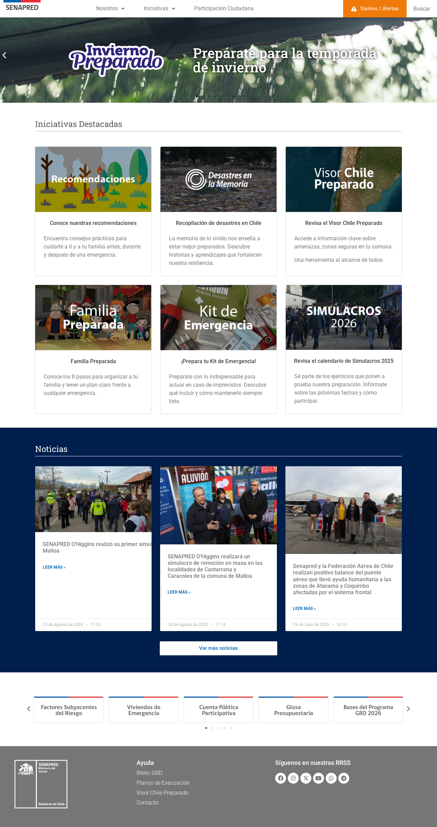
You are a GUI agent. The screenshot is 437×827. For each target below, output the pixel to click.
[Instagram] (293, 778)
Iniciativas (156, 8)
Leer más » (54, 567)
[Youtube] (318, 778)
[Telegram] (343, 778)
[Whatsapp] (331, 778)
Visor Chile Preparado (162, 792)
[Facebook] (280, 778)
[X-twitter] (305, 778)
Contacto (147, 802)
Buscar (421, 8)
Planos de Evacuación (163, 783)
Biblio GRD (149, 773)
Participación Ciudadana (224, 8)
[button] (4, 55)
